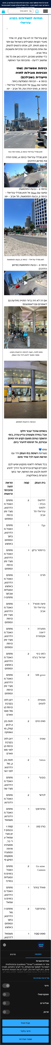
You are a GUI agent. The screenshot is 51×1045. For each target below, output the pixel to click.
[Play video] (25, 175)
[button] (3, 11)
